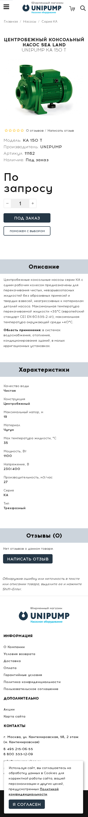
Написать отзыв (60, 131)
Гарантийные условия (23, 675)
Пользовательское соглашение (31, 689)
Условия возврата (19, 654)
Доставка (12, 661)
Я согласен (27, 804)
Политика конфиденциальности (32, 682)
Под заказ (27, 218)
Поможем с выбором (27, 231)
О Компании (14, 647)
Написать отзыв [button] (28, 559)
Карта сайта (14, 716)
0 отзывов (35, 131)
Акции (9, 709)
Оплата (10, 668)
